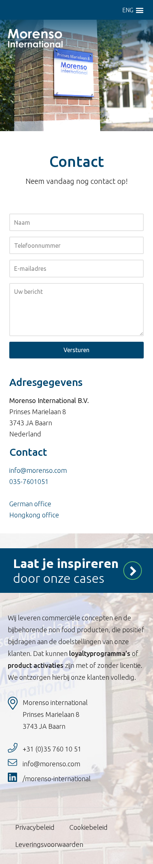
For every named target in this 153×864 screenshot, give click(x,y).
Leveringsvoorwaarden (49, 844)
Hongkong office (34, 515)
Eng (127, 10)
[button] (139, 10)
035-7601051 (29, 481)
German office (30, 503)
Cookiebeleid (88, 827)
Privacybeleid (35, 827)
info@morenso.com (38, 470)
